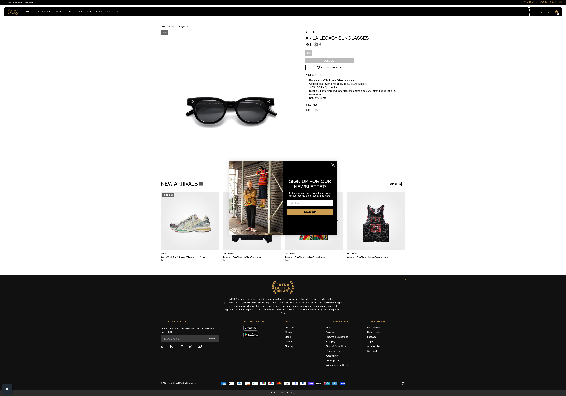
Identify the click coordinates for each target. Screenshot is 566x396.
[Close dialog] (333, 165)
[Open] (7, 389)
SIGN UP (310, 211)
